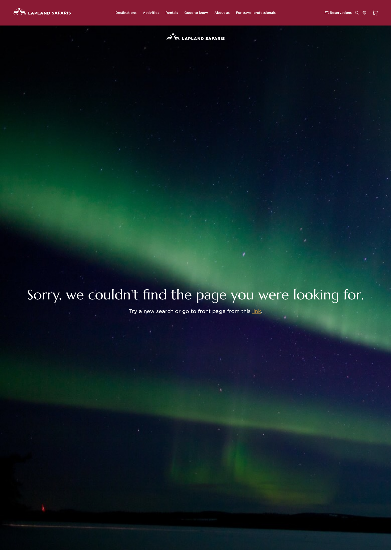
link (256, 311)
